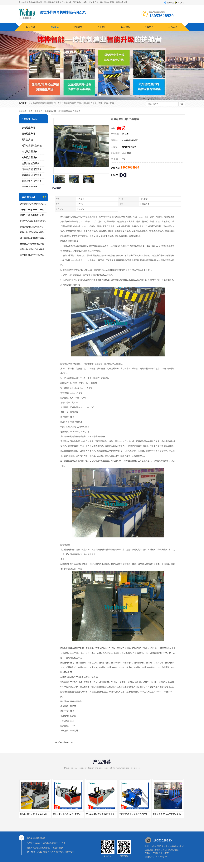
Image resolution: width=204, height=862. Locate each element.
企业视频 (78, 27)
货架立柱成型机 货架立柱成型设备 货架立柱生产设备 (33, 249)
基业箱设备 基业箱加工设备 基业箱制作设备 (33, 238)
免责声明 (51, 852)
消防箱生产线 (28, 133)
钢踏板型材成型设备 (32, 175)
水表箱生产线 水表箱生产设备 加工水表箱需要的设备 (33, 210)
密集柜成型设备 (29, 157)
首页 (30, 111)
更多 (44, 197)
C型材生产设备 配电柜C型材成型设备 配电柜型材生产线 (33, 221)
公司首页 (30, 27)
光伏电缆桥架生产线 (32, 145)
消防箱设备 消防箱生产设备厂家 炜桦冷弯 (104, 814)
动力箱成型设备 (29, 151)
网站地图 (70, 852)
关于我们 (101, 27)
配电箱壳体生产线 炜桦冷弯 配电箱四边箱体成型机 (41, 814)
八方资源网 (42, 852)
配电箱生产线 (50, 111)
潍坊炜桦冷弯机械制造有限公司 (39, 848)
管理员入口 (61, 852)
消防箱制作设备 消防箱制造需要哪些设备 (33, 204)
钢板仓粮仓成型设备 (32, 181)
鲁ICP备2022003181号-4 (55, 843)
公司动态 (125, 27)
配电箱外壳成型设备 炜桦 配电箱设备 (69, 814)
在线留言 (149, 27)
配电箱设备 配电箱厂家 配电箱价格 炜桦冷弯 (138, 814)
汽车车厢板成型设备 (32, 169)
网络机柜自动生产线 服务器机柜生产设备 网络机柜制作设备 (33, 255)
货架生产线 (27, 139)
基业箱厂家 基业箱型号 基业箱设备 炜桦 (170, 814)
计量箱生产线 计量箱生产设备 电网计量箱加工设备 (33, 244)
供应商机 (54, 27)
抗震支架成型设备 (30, 163)
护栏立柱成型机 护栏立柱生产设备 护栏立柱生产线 (33, 232)
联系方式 (172, 27)
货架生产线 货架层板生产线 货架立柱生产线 (33, 215)
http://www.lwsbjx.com (64, 742)
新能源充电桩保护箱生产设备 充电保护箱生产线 (33, 227)
